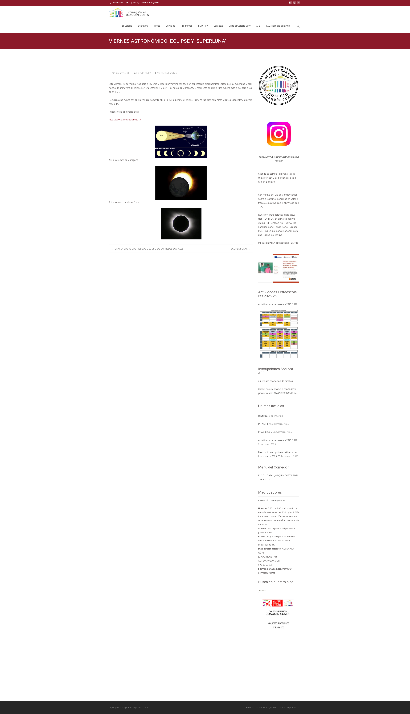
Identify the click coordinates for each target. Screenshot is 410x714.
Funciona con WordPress (257, 707)
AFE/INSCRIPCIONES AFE (286, 392)
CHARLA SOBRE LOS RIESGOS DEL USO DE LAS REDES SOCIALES (147, 248)
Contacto (218, 25)
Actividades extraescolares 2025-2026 (277, 304)
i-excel (278, 707)
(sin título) (263, 415)
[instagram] (294, 3)
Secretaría (143, 25)
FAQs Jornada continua (278, 25)
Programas (186, 25)
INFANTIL (263, 423)
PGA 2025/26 (265, 431)
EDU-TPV (203, 25)
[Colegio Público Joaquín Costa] (129, 12)
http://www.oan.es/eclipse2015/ (125, 119)
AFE (258, 25)
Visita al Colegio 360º (239, 25)
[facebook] (290, 3)
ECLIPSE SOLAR (240, 248)
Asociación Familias (167, 72)
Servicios (170, 25)
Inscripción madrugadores (271, 500)
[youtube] (298, 3)
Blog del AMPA (143, 72)
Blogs (157, 25)
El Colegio (127, 25)
